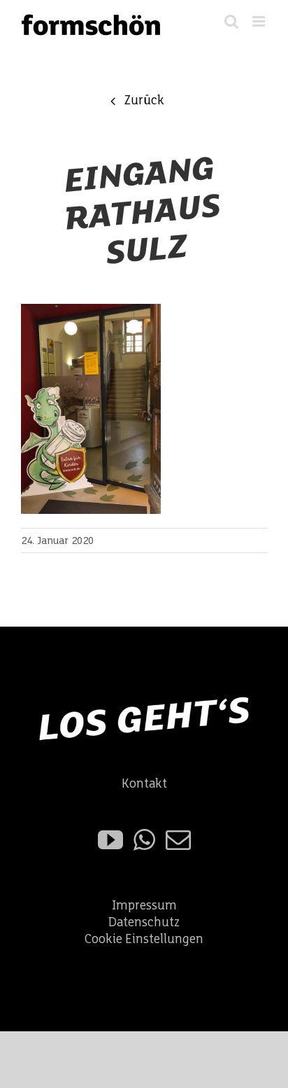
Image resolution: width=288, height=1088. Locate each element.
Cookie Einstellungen (144, 939)
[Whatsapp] (144, 840)
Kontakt (144, 783)
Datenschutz (144, 922)
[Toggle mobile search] (231, 21)
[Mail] (178, 840)
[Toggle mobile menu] (259, 21)
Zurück (144, 100)
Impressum (144, 905)
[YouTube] (110, 840)
